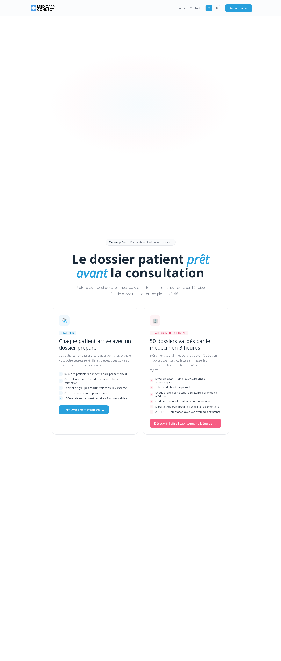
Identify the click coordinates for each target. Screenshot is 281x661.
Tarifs (181, 8)
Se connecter (238, 8)
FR (209, 8)
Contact (195, 8)
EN (216, 8)
